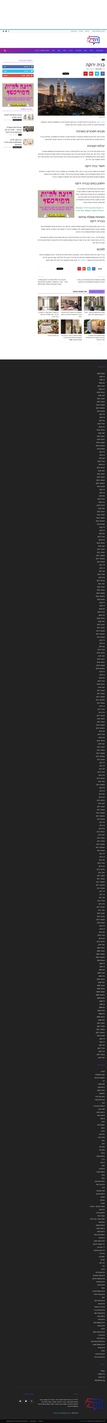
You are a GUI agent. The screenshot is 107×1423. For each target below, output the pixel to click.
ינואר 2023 (101, 508)
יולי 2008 (102, 1001)
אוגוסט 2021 (101, 562)
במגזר (103, 1288)
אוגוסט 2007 (101, 1036)
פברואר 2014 (101, 800)
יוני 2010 (102, 929)
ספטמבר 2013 (100, 816)
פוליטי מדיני (101, 1137)
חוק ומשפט (101, 1084)
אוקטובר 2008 (100, 992)
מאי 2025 (102, 421)
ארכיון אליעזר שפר (99, 1301)
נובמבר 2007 (101, 1026)
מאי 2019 (102, 646)
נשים (64, 50)
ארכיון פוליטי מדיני (99, 1357)
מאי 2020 (102, 609)
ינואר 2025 (101, 433)
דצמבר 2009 (101, 948)
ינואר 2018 (101, 687)
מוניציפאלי (102, 1222)
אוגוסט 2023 (101, 486)
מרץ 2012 (102, 866)
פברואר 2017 (101, 716)
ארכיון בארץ (101, 1319)
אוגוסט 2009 (101, 960)
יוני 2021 (102, 568)
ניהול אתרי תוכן (84, 1421)
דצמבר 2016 (101, 719)
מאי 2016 (102, 731)
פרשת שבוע (101, 1087)
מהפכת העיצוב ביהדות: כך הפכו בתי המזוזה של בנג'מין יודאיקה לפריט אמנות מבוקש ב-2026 (71, 338)
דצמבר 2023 (101, 474)
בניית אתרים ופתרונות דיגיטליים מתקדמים (17, 1421)
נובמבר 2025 (101, 402)
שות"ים (103, 1260)
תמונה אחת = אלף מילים (97, 1219)
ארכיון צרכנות (101, 1338)
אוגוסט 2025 (101, 411)
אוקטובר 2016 (100, 725)
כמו (5, 66)
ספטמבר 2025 (100, 408)
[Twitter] (6, 31)
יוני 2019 (102, 643)
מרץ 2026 (102, 389)
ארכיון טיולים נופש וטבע (98, 1341)
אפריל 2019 (101, 650)
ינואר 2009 (101, 982)
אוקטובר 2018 (100, 665)
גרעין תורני (102, 1238)
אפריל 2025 (101, 424)
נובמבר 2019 (101, 628)
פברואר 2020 (101, 618)
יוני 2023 (102, 493)
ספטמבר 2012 (100, 847)
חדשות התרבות (100, 1194)
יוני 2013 (102, 825)
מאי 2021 (102, 571)
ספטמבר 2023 (100, 483)
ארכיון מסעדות (100, 1282)
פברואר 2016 (101, 741)
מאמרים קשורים (96, 291)
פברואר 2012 (101, 869)
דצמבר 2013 (101, 807)
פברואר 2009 (101, 979)
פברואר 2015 (101, 778)
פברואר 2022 (101, 543)
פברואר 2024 (101, 468)
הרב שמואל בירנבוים (99, 1244)
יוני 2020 (102, 606)
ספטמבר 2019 (100, 634)
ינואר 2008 (101, 1020)
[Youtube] (3, 31)
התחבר (103, 1371)
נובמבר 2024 (101, 439)
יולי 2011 (102, 891)
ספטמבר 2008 (100, 995)
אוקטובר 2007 (100, 1029)
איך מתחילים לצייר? (53, 335)
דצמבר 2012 (101, 838)
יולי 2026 (102, 377)
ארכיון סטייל (101, 1348)
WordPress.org (100, 1380)
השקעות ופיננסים (100, 1078)
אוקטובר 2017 (100, 697)
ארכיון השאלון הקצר (99, 1323)
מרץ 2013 (102, 829)
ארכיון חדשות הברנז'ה (98, 1291)
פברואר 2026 (101, 392)
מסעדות (102, 1200)
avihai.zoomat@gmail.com (62, 1413)
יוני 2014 (102, 791)
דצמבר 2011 (101, 876)
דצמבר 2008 (101, 985)
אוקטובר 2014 (100, 785)
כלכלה (71, 50)
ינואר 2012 (101, 872)
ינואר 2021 (101, 584)
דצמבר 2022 (101, 512)
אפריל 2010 (101, 935)
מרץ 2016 (102, 737)
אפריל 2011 (101, 901)
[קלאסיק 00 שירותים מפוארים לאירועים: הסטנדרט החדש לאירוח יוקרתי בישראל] (94, 327)
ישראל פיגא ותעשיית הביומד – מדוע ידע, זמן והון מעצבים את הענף (13, 129)
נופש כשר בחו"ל (100, 1097)
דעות (85, 50)
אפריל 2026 (101, 386)
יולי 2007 (102, 1039)
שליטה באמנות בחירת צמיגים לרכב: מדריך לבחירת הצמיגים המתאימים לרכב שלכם (91, 281)
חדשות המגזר (99, 50)
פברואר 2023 (101, 505)
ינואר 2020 (101, 621)
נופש (59, 50)
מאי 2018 (102, 678)
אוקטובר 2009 (100, 954)
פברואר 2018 (101, 684)
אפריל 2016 (101, 734)
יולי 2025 (102, 414)
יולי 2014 (102, 788)
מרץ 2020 (102, 615)
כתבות (103, 1128)
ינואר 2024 (101, 471)
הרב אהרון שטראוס (99, 1250)
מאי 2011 (102, 898)
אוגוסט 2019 (101, 637)
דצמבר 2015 (101, 747)
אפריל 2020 (101, 612)
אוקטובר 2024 (100, 442)
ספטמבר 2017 (100, 700)
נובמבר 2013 (101, 810)
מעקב (5, 71)
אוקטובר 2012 (100, 844)
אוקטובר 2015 (100, 753)
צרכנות (103, 1162)
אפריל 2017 (101, 709)
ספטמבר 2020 (100, 596)
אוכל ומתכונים (101, 1191)
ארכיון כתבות (101, 1326)
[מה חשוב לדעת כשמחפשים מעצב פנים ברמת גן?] (28, 142)
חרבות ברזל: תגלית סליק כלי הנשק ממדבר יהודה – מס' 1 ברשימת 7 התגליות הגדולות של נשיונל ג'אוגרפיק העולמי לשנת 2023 (53, 282)
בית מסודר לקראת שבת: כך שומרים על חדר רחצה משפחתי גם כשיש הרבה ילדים (49, 314)
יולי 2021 (102, 565)
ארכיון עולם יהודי (100, 1272)
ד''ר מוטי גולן (101, 1247)
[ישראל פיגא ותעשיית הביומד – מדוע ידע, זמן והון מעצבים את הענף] (94, 303)
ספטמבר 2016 (100, 728)
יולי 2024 (102, 452)
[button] (4, 50)
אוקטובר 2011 (100, 882)
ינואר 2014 (101, 803)
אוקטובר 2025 (100, 405)
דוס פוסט (102, 1210)
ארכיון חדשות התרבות (98, 1279)
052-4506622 (82, 260)
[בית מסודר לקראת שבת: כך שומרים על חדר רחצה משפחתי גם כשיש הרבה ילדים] (48, 303)
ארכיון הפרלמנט (100, 1354)
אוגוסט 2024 (101, 449)
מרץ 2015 (102, 775)
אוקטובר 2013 (100, 813)
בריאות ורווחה (101, 1231)
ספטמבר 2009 (100, 957)
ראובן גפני (102, 1257)
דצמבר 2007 (101, 1023)
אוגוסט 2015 (101, 759)
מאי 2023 (102, 496)
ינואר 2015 (101, 781)
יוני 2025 (102, 417)
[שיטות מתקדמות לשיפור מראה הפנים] (28, 117)
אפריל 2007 (101, 1048)
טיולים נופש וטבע (100, 1181)
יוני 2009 (102, 967)
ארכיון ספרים (101, 1285)
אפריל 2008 (101, 1011)
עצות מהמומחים (17, 120)
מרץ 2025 (102, 427)
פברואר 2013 (101, 832)
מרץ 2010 (102, 938)
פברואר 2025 (101, 430)
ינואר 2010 (101, 945)
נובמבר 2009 (101, 951)
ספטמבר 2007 (100, 1033)
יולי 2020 (102, 603)
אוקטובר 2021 (100, 555)
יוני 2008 (102, 1004)
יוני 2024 (102, 455)
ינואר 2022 (101, 546)
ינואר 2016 (101, 744)
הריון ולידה (102, 1169)
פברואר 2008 (101, 1017)
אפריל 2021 (101, 574)
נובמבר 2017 (101, 694)
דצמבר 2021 (101, 549)
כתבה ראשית (101, 1090)
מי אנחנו (87, 31)
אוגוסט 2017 (101, 703)
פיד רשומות (101, 1374)
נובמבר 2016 (101, 722)
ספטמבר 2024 (100, 446)
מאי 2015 (102, 769)
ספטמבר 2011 (100, 885)
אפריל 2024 (101, 461)
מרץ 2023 (102, 502)
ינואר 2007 (101, 1058)
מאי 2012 (102, 860)
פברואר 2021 (101, 581)
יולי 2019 (102, 640)
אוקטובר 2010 (100, 920)
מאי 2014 (102, 794)
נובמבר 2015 (101, 750)
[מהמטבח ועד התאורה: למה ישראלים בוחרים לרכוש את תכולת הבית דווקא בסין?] (71, 303)
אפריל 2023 (101, 499)
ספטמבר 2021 (100, 559)
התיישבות (102, 1093)
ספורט (103, 1071)
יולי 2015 (102, 763)
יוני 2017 (102, 706)
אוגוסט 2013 (101, 819)
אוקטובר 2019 (100, 631)
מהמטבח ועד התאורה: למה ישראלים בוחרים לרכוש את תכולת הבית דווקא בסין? (71, 314)
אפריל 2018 (101, 681)
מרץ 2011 (102, 904)
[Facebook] (9, 31)
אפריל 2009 (101, 973)
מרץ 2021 (102, 577)
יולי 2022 (102, 527)
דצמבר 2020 (101, 587)
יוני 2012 (102, 857)
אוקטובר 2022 (100, 518)
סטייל (103, 1175)
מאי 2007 (102, 1045)
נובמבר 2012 (101, 841)
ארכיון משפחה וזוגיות (99, 1344)
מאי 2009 (102, 970)
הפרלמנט (102, 1134)
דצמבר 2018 (101, 659)
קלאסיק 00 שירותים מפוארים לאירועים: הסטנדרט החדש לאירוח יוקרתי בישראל (95, 338)
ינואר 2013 (101, 835)
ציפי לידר (102, 1253)
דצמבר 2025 (101, 399)
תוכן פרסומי (98, 69)
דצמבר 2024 (101, 436)
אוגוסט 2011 (101, 888)
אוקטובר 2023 (100, 480)
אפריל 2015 (101, 772)
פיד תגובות (101, 1377)
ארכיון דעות (101, 1304)
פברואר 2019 (101, 653)
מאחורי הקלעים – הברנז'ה (42, 50)
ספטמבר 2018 (100, 668)
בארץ (103, 1122)
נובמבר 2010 (101, 916)
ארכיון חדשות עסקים (99, 1332)
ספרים (103, 1203)
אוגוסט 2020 (101, 599)
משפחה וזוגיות (101, 1172)
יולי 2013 (102, 822)
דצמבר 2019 (101, 625)
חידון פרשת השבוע (99, 1241)
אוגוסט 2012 (101, 850)
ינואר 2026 (101, 395)
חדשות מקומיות (100, 1225)
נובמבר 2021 (101, 552)
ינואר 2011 (101, 910)
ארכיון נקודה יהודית (99, 1294)
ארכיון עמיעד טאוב (99, 1313)
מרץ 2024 (102, 464)
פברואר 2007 (101, 1054)
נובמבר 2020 (101, 590)
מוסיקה (103, 1197)
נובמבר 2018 (101, 662)
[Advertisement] (53, 14)
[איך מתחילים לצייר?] (48, 327)
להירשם (6, 75)
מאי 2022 (102, 533)
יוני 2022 (102, 530)
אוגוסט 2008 (101, 998)
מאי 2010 (102, 932)
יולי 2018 (102, 672)
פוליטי (91, 50)
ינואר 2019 (101, 656)
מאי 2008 (102, 1007)
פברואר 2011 (101, 907)
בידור (53, 50)
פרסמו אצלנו (74, 31)
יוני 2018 (102, 675)
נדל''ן (103, 1159)
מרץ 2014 (102, 797)
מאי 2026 (102, 383)
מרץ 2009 (102, 976)
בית (104, 57)
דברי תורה (102, 1263)
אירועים (103, 1119)
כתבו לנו (81, 31)
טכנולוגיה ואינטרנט (99, 1106)
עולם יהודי (78, 50)
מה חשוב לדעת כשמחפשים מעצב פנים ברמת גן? (13, 142)
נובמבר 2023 (101, 477)
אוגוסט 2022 (101, 524)
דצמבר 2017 (101, 690)
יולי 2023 (102, 490)
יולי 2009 (102, 963)
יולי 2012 (102, 854)
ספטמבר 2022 (100, 521)
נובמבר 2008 (101, 989)
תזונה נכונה (101, 1109)
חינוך (103, 1103)
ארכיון (103, 1269)
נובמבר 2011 (101, 879)
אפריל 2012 (101, 863)
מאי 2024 (102, 458)
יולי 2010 (102, 926)
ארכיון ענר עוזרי (100, 1184)
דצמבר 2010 (101, 913)
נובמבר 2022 (101, 515)
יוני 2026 (102, 380)
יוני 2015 (102, 766)
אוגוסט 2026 (101, 373)
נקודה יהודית (101, 1216)
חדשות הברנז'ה (100, 1213)
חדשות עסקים (101, 1156)
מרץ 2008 (102, 1014)
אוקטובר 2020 (100, 593)
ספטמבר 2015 (100, 756)
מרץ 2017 (102, 712)
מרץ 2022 (102, 540)
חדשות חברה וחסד (99, 1235)
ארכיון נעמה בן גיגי (99, 1310)
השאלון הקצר (101, 1125)
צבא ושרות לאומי (100, 1100)
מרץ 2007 (102, 1051)
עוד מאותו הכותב (80, 291)
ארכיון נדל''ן (101, 1335)
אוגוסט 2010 (101, 923)
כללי (103, 59)
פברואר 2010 (101, 941)
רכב (104, 1081)
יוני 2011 (102, 894)
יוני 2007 (102, 1042)
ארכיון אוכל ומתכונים (99, 1275)
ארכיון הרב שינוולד (99, 1307)
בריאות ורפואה (100, 1112)
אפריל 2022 (101, 537)
